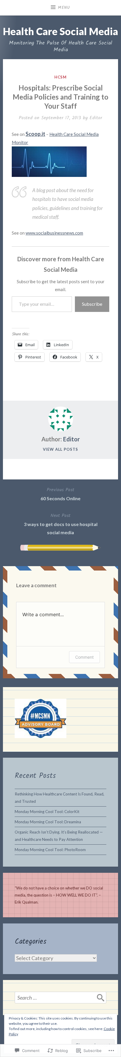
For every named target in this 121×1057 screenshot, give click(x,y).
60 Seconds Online (60, 493)
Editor (96, 118)
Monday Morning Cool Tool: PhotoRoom (50, 849)
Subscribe (92, 304)
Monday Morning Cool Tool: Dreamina (48, 821)
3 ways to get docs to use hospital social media (61, 523)
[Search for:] (60, 997)
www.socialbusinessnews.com (54, 232)
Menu (64, 7)
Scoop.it (35, 134)
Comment (84, 657)
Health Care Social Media (60, 31)
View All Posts (60, 449)
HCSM (60, 77)
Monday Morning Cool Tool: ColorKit (47, 811)
